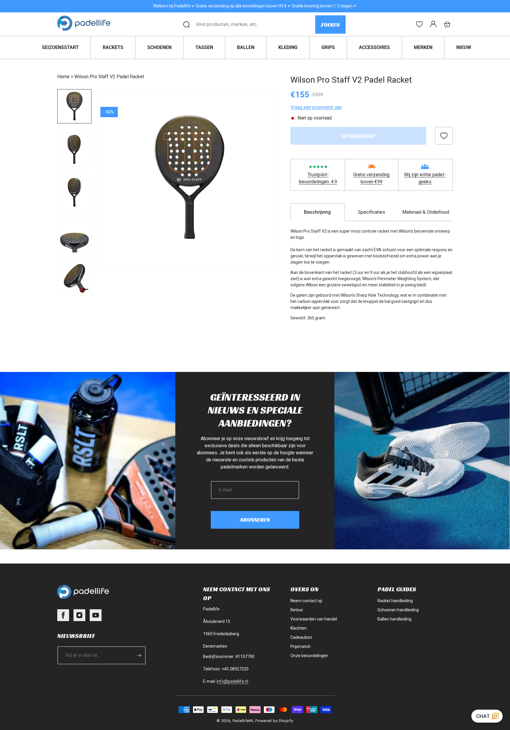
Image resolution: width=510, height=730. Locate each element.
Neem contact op (306, 600)
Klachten (298, 628)
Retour (296, 609)
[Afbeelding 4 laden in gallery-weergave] (74, 235)
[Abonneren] (139, 655)
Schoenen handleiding (398, 609)
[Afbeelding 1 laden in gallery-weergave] (74, 106)
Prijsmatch (300, 646)
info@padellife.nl (232, 681)
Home (63, 76)
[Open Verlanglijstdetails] (419, 24)
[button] (447, 24)
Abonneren (255, 519)
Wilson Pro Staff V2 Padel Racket (109, 76)
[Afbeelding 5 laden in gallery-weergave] (74, 279)
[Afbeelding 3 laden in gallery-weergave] (74, 192)
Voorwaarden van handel (313, 619)
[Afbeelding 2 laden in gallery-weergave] (74, 149)
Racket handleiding (395, 600)
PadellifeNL (243, 720)
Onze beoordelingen (309, 655)
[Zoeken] (186, 24)
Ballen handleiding (394, 619)
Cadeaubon (301, 637)
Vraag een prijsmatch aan (316, 107)
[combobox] (255, 24)
